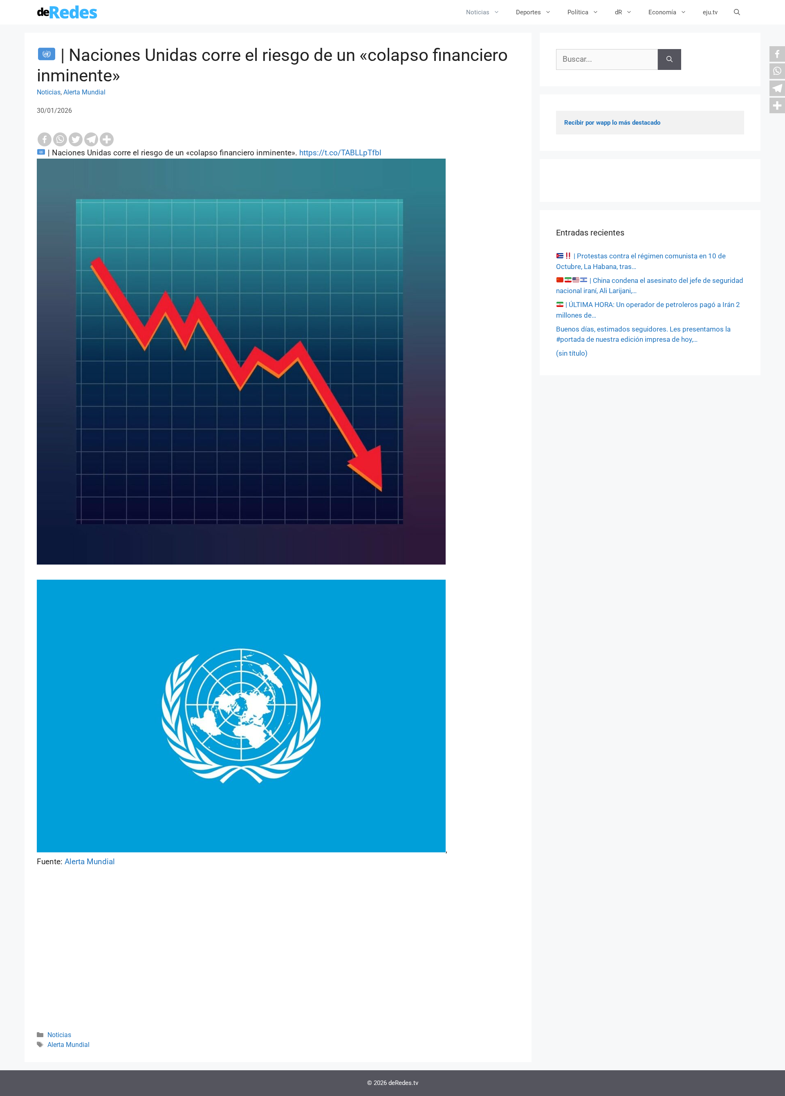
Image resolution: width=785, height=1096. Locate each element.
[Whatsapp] (60, 139)
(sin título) (572, 353)
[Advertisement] (278, 960)
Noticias (477, 12)
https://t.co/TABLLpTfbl (340, 152)
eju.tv (710, 12)
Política (577, 12)
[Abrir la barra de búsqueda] (737, 12)
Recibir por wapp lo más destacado (612, 122)
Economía (662, 12)
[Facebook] (45, 139)
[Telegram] (91, 139)
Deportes (528, 12)
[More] (107, 139)
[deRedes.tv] (67, 12)
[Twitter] (76, 139)
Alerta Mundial (84, 92)
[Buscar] (669, 59)
